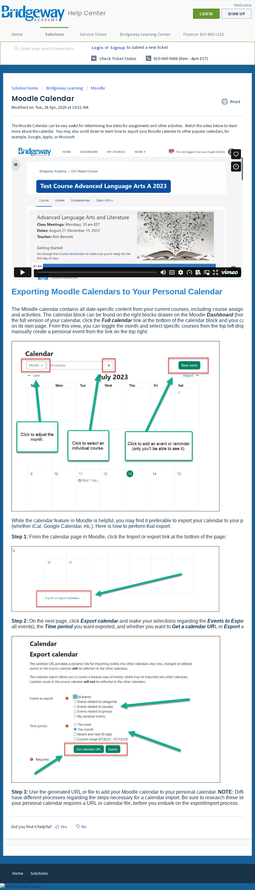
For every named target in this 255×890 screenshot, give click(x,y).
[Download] (116, 452)
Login (98, 47)
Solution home (25, 88)
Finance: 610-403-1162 (203, 34)
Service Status (93, 34)
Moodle (98, 88)
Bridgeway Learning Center (145, 34)
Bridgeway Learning (64, 88)
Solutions (54, 34)
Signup (117, 47)
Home (17, 34)
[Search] (15, 49)
